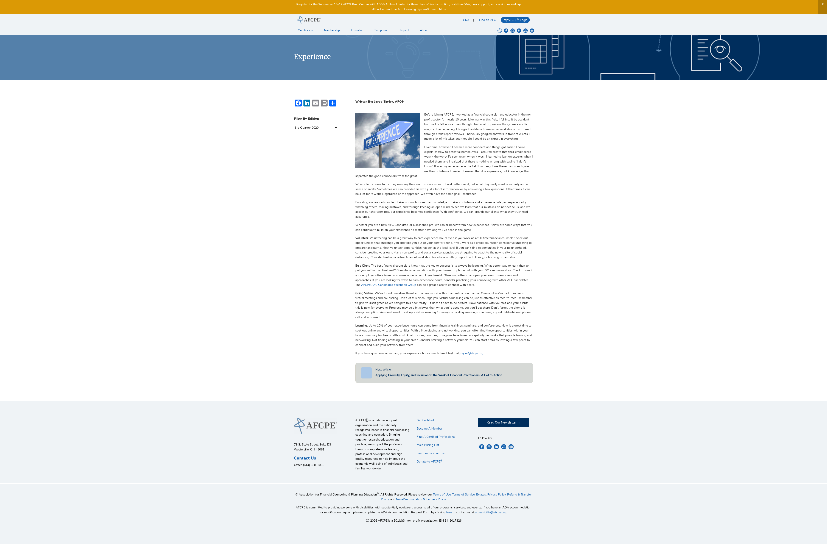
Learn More (438, 9)
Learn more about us (431, 453)
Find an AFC (487, 20)
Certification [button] (306, 30)
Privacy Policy (496, 494)
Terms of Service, (463, 494)
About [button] (424, 30)
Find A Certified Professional (436, 437)
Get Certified (425, 420)
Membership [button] (332, 30)
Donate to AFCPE (429, 462)
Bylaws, (481, 494)
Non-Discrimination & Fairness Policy (421, 499)
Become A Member (429, 429)
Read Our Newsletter (501, 422)
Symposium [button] (382, 30)
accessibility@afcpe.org (490, 512)
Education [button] (357, 30)
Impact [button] (404, 30)
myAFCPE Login (515, 19)
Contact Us (305, 458)
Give (466, 20)
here (449, 512)
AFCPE (353, 20)
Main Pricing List (428, 445)
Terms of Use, (442, 494)
